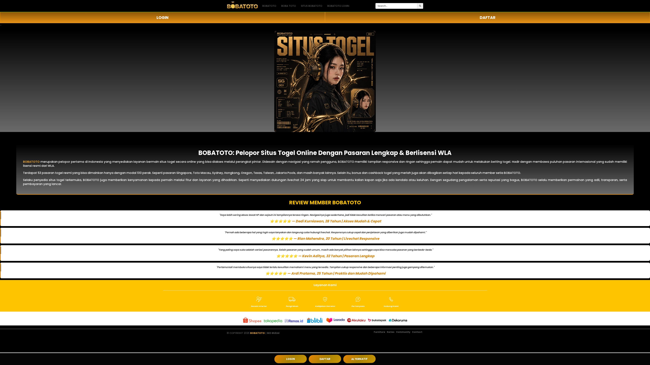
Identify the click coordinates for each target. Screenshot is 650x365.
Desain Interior (259, 306)
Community (403, 332)
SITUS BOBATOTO (311, 6)
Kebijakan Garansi (325, 306)
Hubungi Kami (391, 306)
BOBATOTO (269, 6)
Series (390, 332)
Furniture (379, 332)
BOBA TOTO (288, 6)
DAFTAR (487, 17)
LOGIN (162, 17)
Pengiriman (292, 306)
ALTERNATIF (359, 359)
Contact (417, 332)
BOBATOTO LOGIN (338, 6)
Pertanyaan (358, 306)
